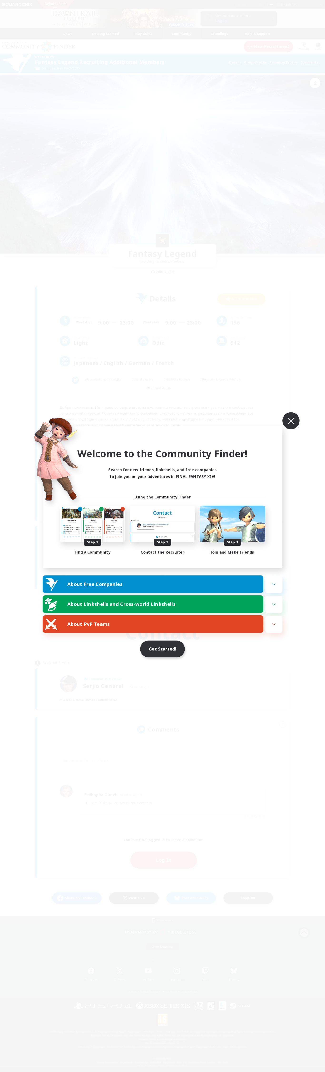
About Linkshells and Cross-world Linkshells (121, 604)
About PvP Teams (88, 624)
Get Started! (162, 649)
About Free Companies (95, 584)
